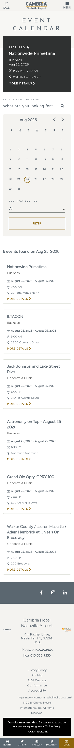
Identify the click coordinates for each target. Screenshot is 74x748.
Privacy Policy (37, 670)
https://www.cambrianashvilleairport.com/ (37, 697)
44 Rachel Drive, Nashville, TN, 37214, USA (37, 638)
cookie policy (52, 726)
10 (19, 159)
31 (19, 188)
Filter (37, 223)
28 (53, 179)
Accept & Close (37, 731)
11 (27, 159)
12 (36, 159)
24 (18, 179)
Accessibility (37, 690)
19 (36, 169)
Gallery (37, 744)
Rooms (7, 744)
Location (51, 744)
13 (44, 159)
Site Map (37, 675)
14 (53, 159)
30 (10, 188)
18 (27, 169)
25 (27, 179)
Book (67, 744)
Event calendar (37, 25)
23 (10, 179)
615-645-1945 (42, 650)
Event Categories (23, 200)
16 (10, 169)
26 (36, 179)
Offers (22, 744)
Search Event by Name (21, 99)
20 (44, 169)
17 (19, 169)
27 (44, 179)
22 (61, 169)
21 (53, 169)
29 (61, 179)
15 (62, 159)
